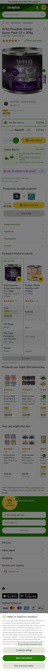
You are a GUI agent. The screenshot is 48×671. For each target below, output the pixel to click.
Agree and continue (24, 658)
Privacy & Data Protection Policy (30, 644)
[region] (24, 642)
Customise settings (24, 650)
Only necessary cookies (24, 666)
